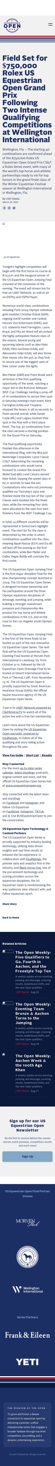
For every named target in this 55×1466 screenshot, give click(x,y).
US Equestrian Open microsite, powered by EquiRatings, (24, 734)
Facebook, (13, 811)
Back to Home (10, 917)
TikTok (39, 811)
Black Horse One (30, 868)
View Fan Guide (12, 755)
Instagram (31, 803)
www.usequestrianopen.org (23, 785)
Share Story (9, 904)
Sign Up (27, 1156)
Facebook (12, 803)
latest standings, (25, 772)
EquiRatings (33, 859)
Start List (32, 755)
